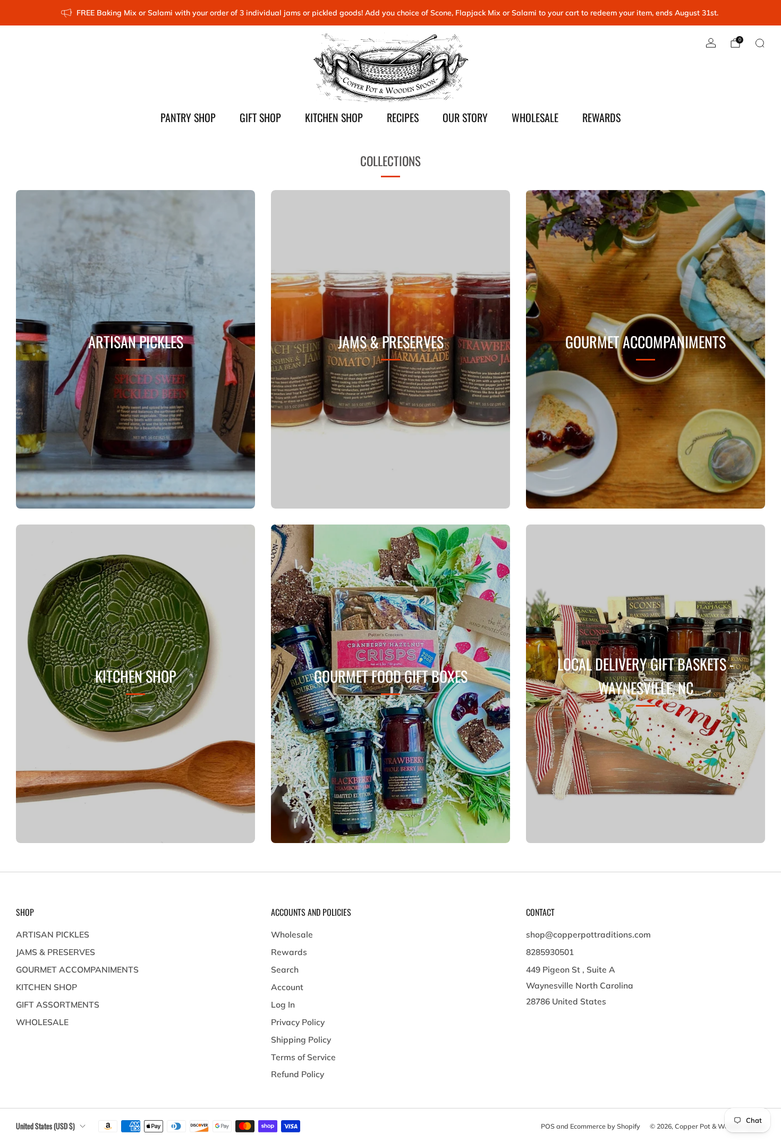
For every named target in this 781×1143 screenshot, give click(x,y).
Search (285, 969)
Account (287, 987)
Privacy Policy (298, 1022)
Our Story (465, 117)
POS (548, 1126)
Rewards (289, 952)
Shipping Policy (301, 1039)
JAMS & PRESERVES (55, 952)
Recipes (403, 117)
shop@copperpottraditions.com (588, 934)
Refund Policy (297, 1074)
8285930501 (550, 952)
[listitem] (390, 12)
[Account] (711, 43)
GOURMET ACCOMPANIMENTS (77, 969)
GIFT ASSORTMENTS (57, 1004)
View (135, 393)
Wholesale (292, 934)
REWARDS (601, 117)
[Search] (759, 43)
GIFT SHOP (260, 117)
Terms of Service (303, 1057)
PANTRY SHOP (188, 117)
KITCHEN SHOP (334, 117)
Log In (283, 1004)
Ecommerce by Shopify (605, 1126)
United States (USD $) (45, 1125)
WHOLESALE (535, 117)
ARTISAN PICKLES (52, 934)
